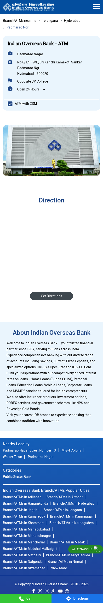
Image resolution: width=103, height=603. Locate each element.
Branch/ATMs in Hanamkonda (25, 503)
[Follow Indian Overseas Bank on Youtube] (61, 592)
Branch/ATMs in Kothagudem (71, 523)
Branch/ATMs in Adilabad (22, 497)
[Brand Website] (68, 592)
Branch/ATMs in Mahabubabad (26, 529)
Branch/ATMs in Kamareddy (24, 516)
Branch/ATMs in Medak (67, 542)
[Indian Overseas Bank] (28, 7)
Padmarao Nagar (41, 457)
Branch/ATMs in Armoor (64, 497)
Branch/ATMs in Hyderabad (74, 503)
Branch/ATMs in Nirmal (65, 561)
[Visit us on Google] (55, 592)
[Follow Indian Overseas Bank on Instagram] (48, 592)
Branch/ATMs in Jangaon (63, 510)
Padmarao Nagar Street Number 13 (29, 450)
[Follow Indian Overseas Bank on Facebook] (34, 592)
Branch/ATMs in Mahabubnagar (27, 535)
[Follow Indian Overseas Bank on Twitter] (41, 592)
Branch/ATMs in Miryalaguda (68, 555)
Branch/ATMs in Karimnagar (71, 516)
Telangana (50, 20)
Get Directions (51, 296)
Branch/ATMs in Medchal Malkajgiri (30, 548)
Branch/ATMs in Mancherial (24, 542)
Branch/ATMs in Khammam (23, 523)
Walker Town (12, 457)
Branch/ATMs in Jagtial (21, 510)
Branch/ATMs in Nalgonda (23, 561)
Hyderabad (72, 20)
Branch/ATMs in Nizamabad (24, 568)
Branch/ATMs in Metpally (22, 555)
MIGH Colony (71, 450)
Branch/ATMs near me (19, 20)
